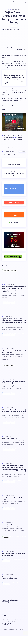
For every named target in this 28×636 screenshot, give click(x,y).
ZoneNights (11, 149)
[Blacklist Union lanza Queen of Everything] (14, 589)
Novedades (13, 25)
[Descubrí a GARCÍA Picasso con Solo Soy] (14, 173)
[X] (5, 624)
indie (3, 149)
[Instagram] (8, 624)
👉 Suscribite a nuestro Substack (14, 214)
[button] (2, 3)
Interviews (6, 270)
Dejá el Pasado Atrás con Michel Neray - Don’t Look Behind (13, 147)
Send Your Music (14, 202)
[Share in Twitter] (6, 154)
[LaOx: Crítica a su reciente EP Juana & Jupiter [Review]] (14, 340)
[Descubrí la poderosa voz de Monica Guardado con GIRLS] (14, 162)
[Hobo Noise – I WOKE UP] (14, 428)
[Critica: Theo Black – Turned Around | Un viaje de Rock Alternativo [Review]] (14, 399)
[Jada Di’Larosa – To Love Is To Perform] (14, 487)
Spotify (15, 137)
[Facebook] (2, 624)
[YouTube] (10, 624)
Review (12, 302)
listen (6, 149)
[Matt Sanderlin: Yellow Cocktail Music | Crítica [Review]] (14, 370)
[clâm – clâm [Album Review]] (14, 514)
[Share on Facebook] (8, 154)
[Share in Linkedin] (11, 154)
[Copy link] (14, 154)
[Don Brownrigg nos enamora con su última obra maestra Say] (14, 566)
